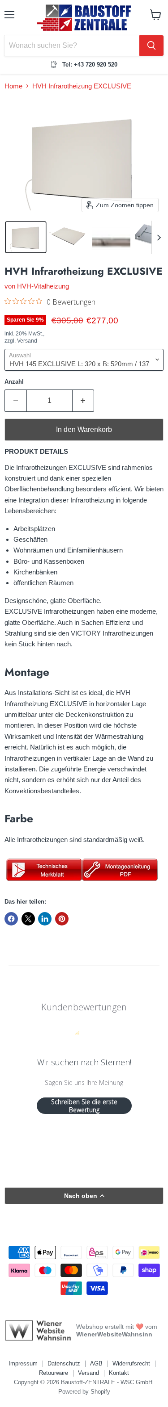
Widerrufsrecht (131, 1363)
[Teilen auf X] (28, 918)
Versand (88, 1372)
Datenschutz (63, 1363)
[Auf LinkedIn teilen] (45, 918)
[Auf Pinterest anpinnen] (62, 918)
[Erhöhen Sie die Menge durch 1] (84, 400)
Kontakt (119, 1372)
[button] (26, 237)
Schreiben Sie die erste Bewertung (84, 1105)
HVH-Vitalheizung (43, 286)
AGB (96, 1363)
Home (13, 86)
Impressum (23, 1363)
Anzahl (14, 381)
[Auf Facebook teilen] (11, 918)
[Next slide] (158, 237)
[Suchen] (151, 45)
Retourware (53, 1372)
